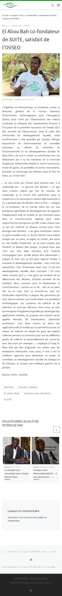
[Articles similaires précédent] (49, 429)
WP (22, 583)
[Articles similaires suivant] (56, 429)
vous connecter (25, 517)
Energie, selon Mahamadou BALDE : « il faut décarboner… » (45, 473)
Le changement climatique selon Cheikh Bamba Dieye (16, 473)
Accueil (5, 15)
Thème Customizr (45, 583)
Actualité (14, 15)
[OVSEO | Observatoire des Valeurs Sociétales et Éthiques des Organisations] (10, 5)
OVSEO (9, 100)
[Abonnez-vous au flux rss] (31, 590)
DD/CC (22, 15)
